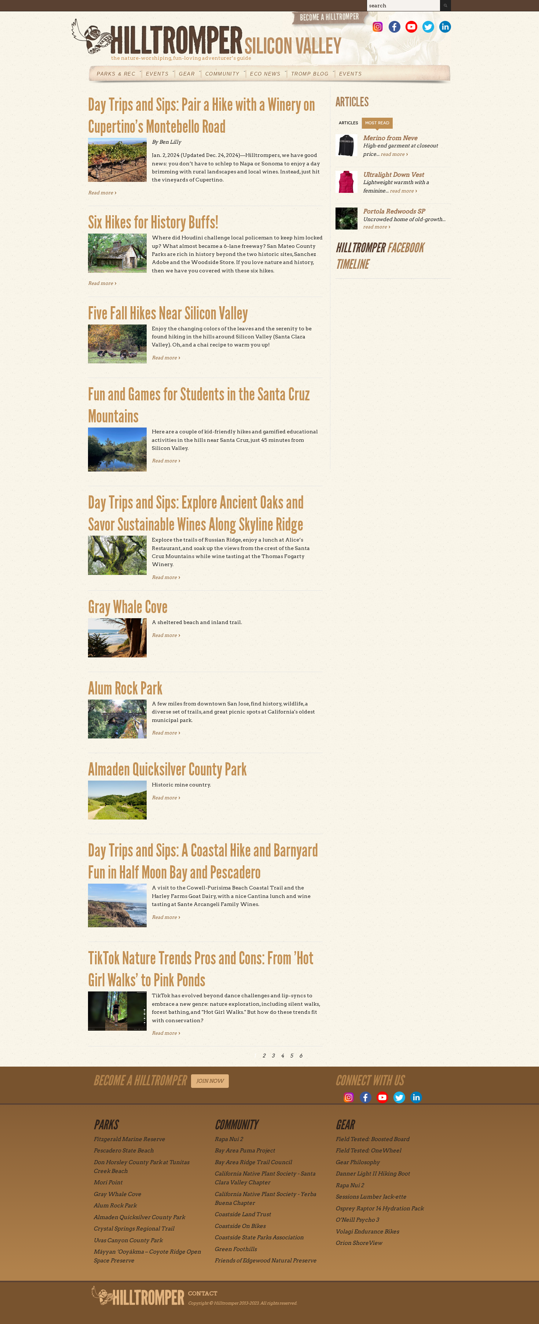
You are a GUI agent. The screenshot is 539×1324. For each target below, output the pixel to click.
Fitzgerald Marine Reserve (129, 1139)
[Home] (261, 36)
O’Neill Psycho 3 (357, 1220)
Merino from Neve (390, 138)
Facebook (394, 27)
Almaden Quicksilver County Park (167, 769)
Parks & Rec (116, 74)
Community (222, 74)
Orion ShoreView (359, 1243)
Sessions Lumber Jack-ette (371, 1196)
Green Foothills (235, 1249)
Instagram (378, 27)
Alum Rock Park (125, 688)
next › (310, 1055)
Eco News (265, 74)
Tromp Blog (310, 74)
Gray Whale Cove (128, 607)
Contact (202, 1293)
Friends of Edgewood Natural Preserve (265, 1260)
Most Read (377, 123)
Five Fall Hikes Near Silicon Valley (168, 313)
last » (319, 1055)
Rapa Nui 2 (228, 1139)
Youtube (411, 27)
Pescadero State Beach (124, 1150)
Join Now (210, 1081)
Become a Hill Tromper (331, 19)
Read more (102, 192)
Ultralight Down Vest (393, 174)
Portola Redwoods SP (394, 211)
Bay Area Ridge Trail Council (253, 1162)
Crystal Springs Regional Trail (134, 1228)
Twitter (428, 27)
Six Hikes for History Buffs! (153, 222)
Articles (348, 123)
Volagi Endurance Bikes (367, 1231)
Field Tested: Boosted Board (372, 1139)
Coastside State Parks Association (259, 1237)
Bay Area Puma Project (244, 1150)
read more (392, 154)
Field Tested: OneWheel (368, 1150)
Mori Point (108, 1182)
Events (157, 74)
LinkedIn (445, 27)
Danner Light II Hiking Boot (373, 1173)
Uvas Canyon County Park (128, 1240)
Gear (187, 74)
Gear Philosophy (358, 1162)
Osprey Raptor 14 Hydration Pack (379, 1208)
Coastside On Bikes (239, 1226)
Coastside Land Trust (242, 1214)
